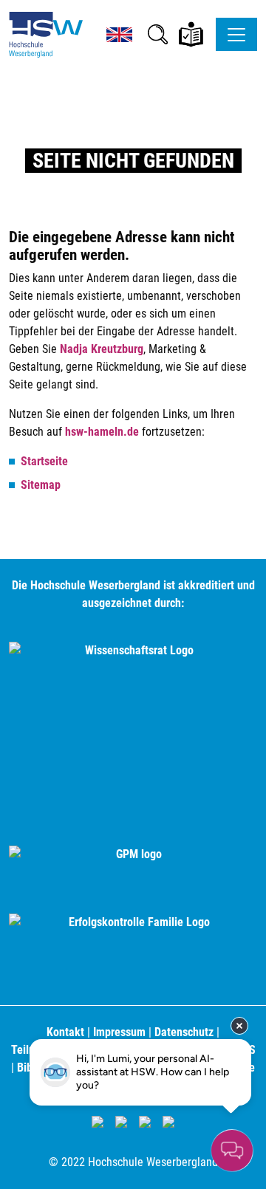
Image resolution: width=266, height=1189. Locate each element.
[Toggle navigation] (236, 34)
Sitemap (41, 485)
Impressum (119, 1032)
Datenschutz (184, 1032)
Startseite (44, 461)
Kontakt (65, 1032)
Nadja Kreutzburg (101, 349)
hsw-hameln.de (102, 432)
